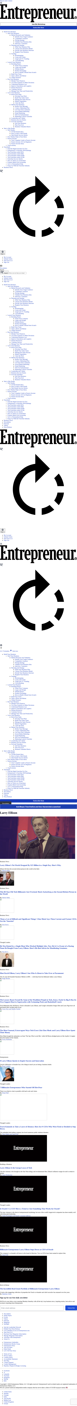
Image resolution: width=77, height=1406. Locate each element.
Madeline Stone (6, 1294)
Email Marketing (20, 113)
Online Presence (16, 77)
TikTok (6, 1379)
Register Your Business (22, 52)
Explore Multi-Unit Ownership (17, 162)
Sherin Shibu (6, 870)
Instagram (7, 1377)
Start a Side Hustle (9, 128)
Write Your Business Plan (22, 47)
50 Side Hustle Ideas (17, 132)
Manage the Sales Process (22, 99)
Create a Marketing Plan (22, 108)
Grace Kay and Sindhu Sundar (11, 1009)
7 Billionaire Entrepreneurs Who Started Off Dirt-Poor (21, 1087)
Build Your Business (10, 32)
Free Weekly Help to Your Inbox (17, 137)
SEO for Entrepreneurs (22, 115)
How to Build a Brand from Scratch (25, 72)
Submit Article (8, 259)
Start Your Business (13, 33)
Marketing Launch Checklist (23, 116)
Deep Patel (5, 1093)
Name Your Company (21, 65)
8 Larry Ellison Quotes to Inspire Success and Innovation (22, 1061)
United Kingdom (9, 1402)
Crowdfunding (19, 60)
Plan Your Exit (19, 125)
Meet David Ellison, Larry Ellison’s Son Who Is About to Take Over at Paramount (32, 973)
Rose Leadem (6, 1066)
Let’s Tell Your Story (10, 1351)
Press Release (8, 427)
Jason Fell (5, 1255)
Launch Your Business (14, 62)
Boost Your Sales (16, 94)
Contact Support (8, 1362)
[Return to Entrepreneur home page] (38, 22)
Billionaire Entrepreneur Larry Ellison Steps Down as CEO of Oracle (26, 1250)
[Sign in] (1, 646)
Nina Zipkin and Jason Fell (10, 1134)
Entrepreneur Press (9, 1345)
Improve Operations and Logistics (21, 86)
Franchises (7, 147)
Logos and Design (20, 67)
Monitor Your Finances (18, 81)
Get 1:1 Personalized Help (15, 164)
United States (8, 1392)
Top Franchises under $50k (16, 154)
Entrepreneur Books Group (12, 1344)
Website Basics (19, 69)
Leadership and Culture (18, 118)
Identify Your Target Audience (24, 37)
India (5, 1397)
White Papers (8, 1315)
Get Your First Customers (22, 110)
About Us (7, 1339)
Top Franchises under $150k (16, 157)
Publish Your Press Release (12, 1329)
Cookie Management (10, 1364)
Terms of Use (8, 1354)
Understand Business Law (19, 84)
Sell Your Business (20, 123)
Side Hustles (11, 130)
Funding (13, 54)
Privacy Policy (8, 1355)
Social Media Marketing (22, 111)
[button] (38, 544)
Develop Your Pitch (21, 96)
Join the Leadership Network (12, 1327)
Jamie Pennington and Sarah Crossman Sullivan (16, 1216)
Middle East (7, 1400)
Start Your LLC (8, 260)
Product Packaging (20, 71)
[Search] (1, 172)
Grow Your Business (14, 93)
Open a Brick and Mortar (18, 76)
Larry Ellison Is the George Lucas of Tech (16, 1168)
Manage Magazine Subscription (13, 1335)
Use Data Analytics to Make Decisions (22, 82)
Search (2, 270)
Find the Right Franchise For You (17, 149)
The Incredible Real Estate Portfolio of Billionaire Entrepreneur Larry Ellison (30, 1289)
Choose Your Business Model (24, 48)
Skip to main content (6, 1)
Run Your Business (13, 79)
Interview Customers (21, 43)
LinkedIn (6, 1374)
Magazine (7, 1322)
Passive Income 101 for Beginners (21, 142)
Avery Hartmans (7, 1039)
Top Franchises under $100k (16, 155)
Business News (8, 167)
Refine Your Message (21, 106)
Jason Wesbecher (7, 1175)
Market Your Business (17, 104)
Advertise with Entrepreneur (12, 1337)
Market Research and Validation (20, 35)
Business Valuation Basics (23, 126)
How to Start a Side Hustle (19, 133)
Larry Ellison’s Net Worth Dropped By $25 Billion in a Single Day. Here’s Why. (30, 865)
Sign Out (6, 262)
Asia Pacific (7, 1398)
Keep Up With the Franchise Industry (19, 165)
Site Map (6, 1361)
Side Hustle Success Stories (19, 135)
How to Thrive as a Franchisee (17, 160)
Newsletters (7, 422)
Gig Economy (12, 145)
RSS (5, 1381)
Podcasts (6, 424)
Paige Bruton (6, 978)
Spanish (6, 1393)
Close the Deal (19, 103)
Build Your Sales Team (22, 98)
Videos (6, 425)
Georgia (6, 1395)
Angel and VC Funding (22, 59)
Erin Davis (5, 924)
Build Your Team (16, 74)
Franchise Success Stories (15, 159)
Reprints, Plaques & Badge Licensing (15, 1366)
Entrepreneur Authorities (11, 1342)
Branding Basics (16, 64)
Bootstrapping (19, 55)
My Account (7, 257)
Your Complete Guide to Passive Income (23, 140)
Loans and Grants (20, 57)
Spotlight (6, 1324)
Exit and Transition (17, 121)
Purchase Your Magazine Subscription (15, 1334)
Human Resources (16, 87)
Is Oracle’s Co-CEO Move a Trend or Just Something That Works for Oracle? (30, 1209)
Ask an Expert (8, 1347)
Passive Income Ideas (17, 143)
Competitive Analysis (21, 38)
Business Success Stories (18, 120)
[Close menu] (1, 648)
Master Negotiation (20, 101)
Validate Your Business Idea (23, 42)
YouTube (6, 1376)
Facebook (7, 1371)
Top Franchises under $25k (16, 152)
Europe (6, 1403)
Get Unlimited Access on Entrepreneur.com (16, 1330)
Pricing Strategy (20, 40)
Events (6, 1317)
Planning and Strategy (17, 45)
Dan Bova (5, 952)
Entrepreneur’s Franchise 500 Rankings (19, 150)
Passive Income (12, 138)
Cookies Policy (8, 1357)
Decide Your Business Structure (24, 50)
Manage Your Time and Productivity (22, 91)
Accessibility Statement (11, 1359)
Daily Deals (7, 1349)
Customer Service (16, 89)
